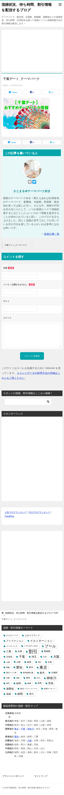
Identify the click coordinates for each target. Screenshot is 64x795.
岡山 (39, 662)
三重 (8, 651)
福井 (8, 683)
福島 (29, 683)
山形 (8, 662)
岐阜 (29, 662)
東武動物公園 (28, 673)
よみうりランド (32, 635)
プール (50, 646)
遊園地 (10, 688)
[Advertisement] (32, 49)
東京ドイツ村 (11, 673)
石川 (38, 678)
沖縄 (8, 678)
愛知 (19, 667)
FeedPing (9, 516)
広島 (50, 662)
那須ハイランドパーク (28, 689)
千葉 (22, 656)
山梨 (18, 662)
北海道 (9, 657)
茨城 (50, 683)
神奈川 (51, 678)
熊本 (28, 678)
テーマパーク (11, 646)
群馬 (40, 683)
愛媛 (8, 667)
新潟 (31, 667)
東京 (43, 667)
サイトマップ (40, 776)
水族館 (54, 673)
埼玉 (34, 656)
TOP (31, 613)
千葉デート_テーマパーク (16, 245)
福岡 (18, 683)
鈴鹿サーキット (50, 689)
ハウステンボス (31, 646)
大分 (45, 657)
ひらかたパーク (12, 635)
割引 (33, 651)
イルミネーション (41, 640)
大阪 (56, 656)
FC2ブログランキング (39, 512)
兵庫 (20, 651)
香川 (31, 694)
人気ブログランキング (15, 512)
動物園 (47, 651)
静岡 (20, 693)
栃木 (42, 672)
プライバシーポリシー (13, 776)
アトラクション (15, 641)
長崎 (8, 694)
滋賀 (18, 678)
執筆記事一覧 (51, 234)
